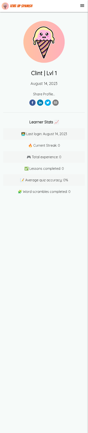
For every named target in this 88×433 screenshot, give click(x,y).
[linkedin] (40, 103)
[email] (55, 103)
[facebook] (32, 103)
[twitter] (48, 103)
